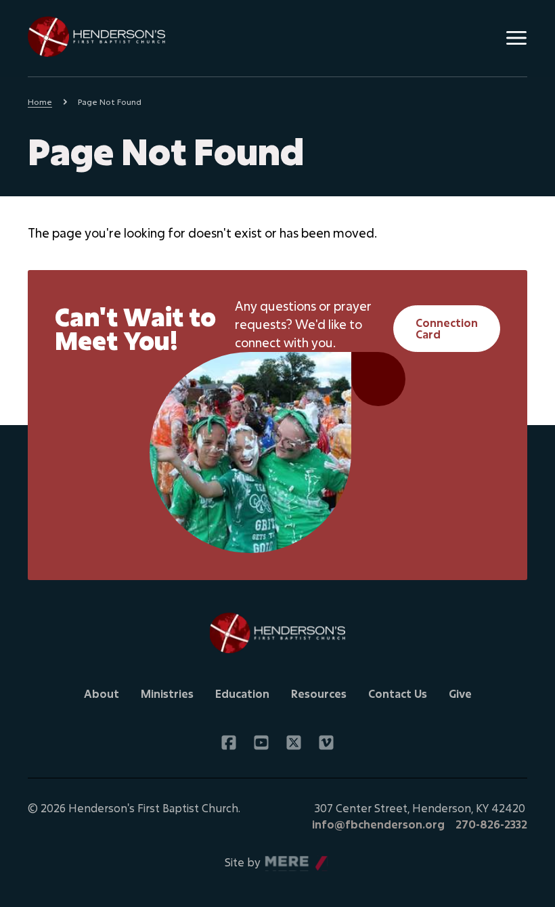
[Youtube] (261, 742)
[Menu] (516, 38)
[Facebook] (229, 742)
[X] (294, 742)
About (101, 693)
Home (40, 101)
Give (460, 693)
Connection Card (447, 328)
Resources (319, 693)
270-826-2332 (491, 824)
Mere (279, 858)
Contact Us (397, 693)
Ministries (167, 693)
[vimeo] (326, 742)
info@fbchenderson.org (378, 824)
